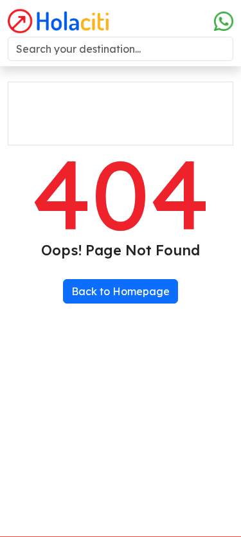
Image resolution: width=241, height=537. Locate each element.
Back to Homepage (120, 291)
